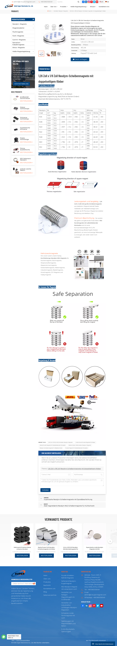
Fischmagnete (17, 32)
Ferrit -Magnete (18, 36)
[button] (110, 541)
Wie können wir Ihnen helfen (21, 62)
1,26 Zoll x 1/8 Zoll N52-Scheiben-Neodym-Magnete (60, 442)
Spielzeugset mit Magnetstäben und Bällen (68, 623)
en (102, 2)
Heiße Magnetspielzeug (78, 6)
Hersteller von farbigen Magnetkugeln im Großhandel (68, 596)
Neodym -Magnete (19, 24)
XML (13, 640)
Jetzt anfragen (81, 59)
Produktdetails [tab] (44, 69)
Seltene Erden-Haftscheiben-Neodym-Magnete (80, 445)
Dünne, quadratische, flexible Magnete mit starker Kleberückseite (26, 149)
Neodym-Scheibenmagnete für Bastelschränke (51, 448)
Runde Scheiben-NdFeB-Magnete (67, 577)
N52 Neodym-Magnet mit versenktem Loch (69, 588)
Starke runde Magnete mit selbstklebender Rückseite (52, 445)
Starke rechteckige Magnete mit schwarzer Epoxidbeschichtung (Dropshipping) (26, 138)
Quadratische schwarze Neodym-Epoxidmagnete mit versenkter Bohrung (26, 128)
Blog (45, 592)
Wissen (92, 6)
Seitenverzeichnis (49, 595)
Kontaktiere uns (104, 6)
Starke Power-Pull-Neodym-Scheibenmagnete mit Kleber (46, 548)
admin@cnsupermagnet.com (24, 2)
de (108, 2)
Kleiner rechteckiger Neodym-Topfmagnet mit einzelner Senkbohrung (26, 108)
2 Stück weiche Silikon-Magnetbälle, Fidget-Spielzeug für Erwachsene (26, 169)
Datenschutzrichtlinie (23, 640)
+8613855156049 (46, 2)
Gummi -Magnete (19, 40)
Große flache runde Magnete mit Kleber (85, 442)
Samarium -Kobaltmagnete (18, 43)
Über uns (53, 6)
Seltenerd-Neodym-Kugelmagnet (68, 582)
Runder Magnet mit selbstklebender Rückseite (76, 448)
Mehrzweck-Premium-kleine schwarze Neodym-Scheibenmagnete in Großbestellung (22, 548)
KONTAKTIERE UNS (21, 84)
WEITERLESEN (26, 101)
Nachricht (47, 585)
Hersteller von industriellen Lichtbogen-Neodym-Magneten (69, 606)
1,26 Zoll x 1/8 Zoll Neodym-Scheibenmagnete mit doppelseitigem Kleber (74, 469)
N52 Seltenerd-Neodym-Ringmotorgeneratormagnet (26, 159)
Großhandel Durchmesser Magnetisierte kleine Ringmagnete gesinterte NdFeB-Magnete (26, 97)
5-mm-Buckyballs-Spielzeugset (68, 630)
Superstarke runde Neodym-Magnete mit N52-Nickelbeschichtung (94, 548)
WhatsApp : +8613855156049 (94, 597)
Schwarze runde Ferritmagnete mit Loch (68, 615)
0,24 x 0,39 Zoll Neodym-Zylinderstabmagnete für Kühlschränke (70, 548)
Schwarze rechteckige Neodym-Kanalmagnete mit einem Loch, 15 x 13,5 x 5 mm (26, 118)
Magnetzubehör (18, 28)
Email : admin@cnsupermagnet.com (95, 594)
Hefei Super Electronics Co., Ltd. (23, 6)
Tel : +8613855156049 (92, 589)
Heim (46, 6)
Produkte (63, 6)
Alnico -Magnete (18, 47)
